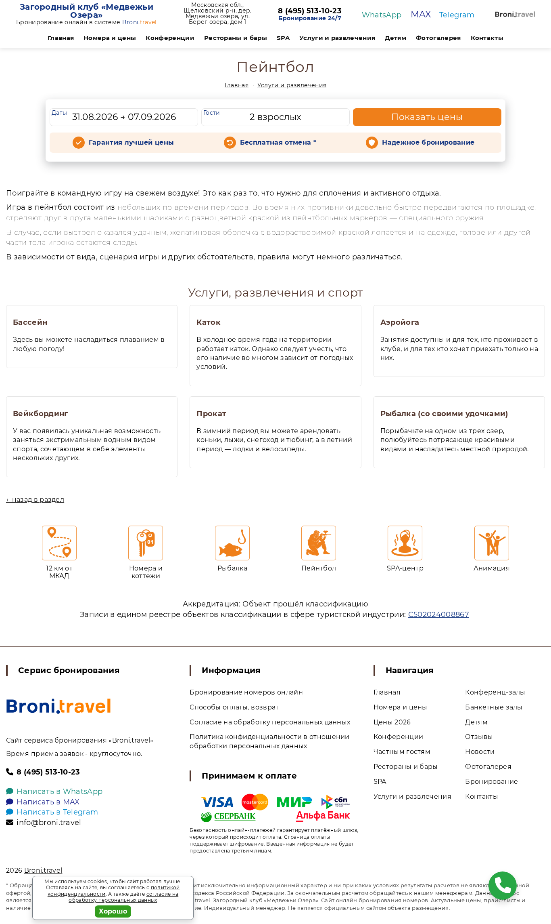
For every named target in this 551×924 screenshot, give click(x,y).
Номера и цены (109, 38)
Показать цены (427, 117)
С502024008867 (438, 614)
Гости (211, 112)
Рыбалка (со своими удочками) (444, 413)
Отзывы (479, 737)
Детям (395, 38)
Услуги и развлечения (337, 38)
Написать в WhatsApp (59, 791)
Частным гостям (402, 752)
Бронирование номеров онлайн (246, 692)
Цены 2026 (392, 722)
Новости (480, 752)
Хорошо (113, 911)
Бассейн (30, 322)
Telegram (457, 15)
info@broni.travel (49, 822)
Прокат (211, 413)
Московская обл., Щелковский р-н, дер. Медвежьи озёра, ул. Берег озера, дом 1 (217, 13)
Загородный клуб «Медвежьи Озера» (86, 11)
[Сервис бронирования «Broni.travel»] (515, 14)
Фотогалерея (438, 38)
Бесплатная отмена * (278, 142)
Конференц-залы (495, 692)
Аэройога (400, 322)
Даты (59, 112)
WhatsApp (382, 15)
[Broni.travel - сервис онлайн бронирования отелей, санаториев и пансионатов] (58, 706)
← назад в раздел (35, 499)
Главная (61, 38)
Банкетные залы (493, 707)
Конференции (170, 38)
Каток (208, 322)
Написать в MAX (48, 802)
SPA (283, 38)
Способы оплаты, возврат (234, 707)
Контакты (487, 38)
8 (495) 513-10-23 (309, 11)
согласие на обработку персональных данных (123, 897)
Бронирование (491, 781)
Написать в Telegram (57, 812)
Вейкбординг (40, 413)
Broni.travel (43, 870)
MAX (421, 14)
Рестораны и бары (235, 38)
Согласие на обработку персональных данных (270, 722)
